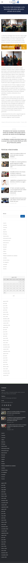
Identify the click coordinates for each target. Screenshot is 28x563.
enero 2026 (5, 316)
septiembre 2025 (6, 325)
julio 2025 (5, 329)
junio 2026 (5, 305)
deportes (5, 231)
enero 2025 (5, 342)
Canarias (5, 225)
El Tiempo (5, 234)
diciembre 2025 (6, 318)
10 (4, 286)
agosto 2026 (5, 301)
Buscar (4, 213)
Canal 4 (4, 223)
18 (7, 288)
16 (23, 286)
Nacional (5, 244)
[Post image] (5, 155)
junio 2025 (5, 331)
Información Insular (7, 238)
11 (7, 286)
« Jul (13, 295)
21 (17, 288)
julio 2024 (5, 355)
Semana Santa (6, 260)
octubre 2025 (5, 323)
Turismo (4, 268)
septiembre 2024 (6, 351)
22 (20, 288)
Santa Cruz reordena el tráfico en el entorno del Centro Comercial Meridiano (18, 155)
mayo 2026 (5, 307)
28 (17, 290)
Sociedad (18, 122)
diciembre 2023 (6, 371)
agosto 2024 (5, 353)
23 (23, 288)
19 (10, 288)
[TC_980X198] (14, 49)
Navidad (5, 247)
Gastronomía (6, 236)
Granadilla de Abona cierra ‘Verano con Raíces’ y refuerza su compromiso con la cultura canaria (17, 173)
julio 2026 (5, 303)
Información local (9, 122)
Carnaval (5, 227)
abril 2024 (5, 362)
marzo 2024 (5, 364)
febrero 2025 (5, 340)
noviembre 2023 (6, 373)
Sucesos (5, 266)
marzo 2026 (5, 312)
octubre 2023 (5, 375)
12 (10, 286)
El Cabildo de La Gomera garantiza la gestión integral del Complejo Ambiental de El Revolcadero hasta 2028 (18, 164)
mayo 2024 (5, 360)
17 (4, 288)
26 (10, 290)
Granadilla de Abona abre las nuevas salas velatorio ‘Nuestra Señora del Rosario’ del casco (18, 199)
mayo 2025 (5, 334)
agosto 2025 (5, 327)
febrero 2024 (5, 366)
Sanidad (5, 258)
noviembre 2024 (6, 347)
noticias (14, 122)
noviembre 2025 (6, 320)
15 (20, 286)
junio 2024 (5, 357)
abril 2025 (5, 336)
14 (17, 286)
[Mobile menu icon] (2, 2)
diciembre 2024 (6, 344)
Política (4, 251)
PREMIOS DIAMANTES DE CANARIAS (10, 255)
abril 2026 (5, 310)
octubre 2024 (5, 349)
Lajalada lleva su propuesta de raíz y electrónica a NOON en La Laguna (18, 181)
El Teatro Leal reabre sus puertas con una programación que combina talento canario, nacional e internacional (18, 190)
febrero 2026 (5, 314)
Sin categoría (5, 262)
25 (7, 290)
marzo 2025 (5, 338)
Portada (4, 253)
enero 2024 (5, 368)
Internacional (6, 242)
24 (4, 290)
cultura (4, 229)
